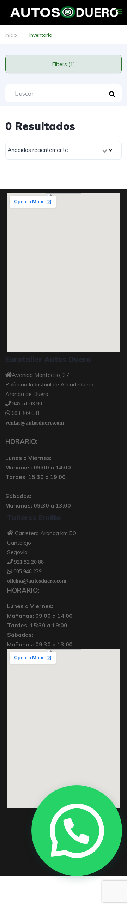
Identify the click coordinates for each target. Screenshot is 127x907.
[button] (76, 830)
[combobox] (63, 150)
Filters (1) (63, 64)
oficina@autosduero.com (36, 580)
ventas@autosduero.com (34, 422)
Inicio (11, 35)
